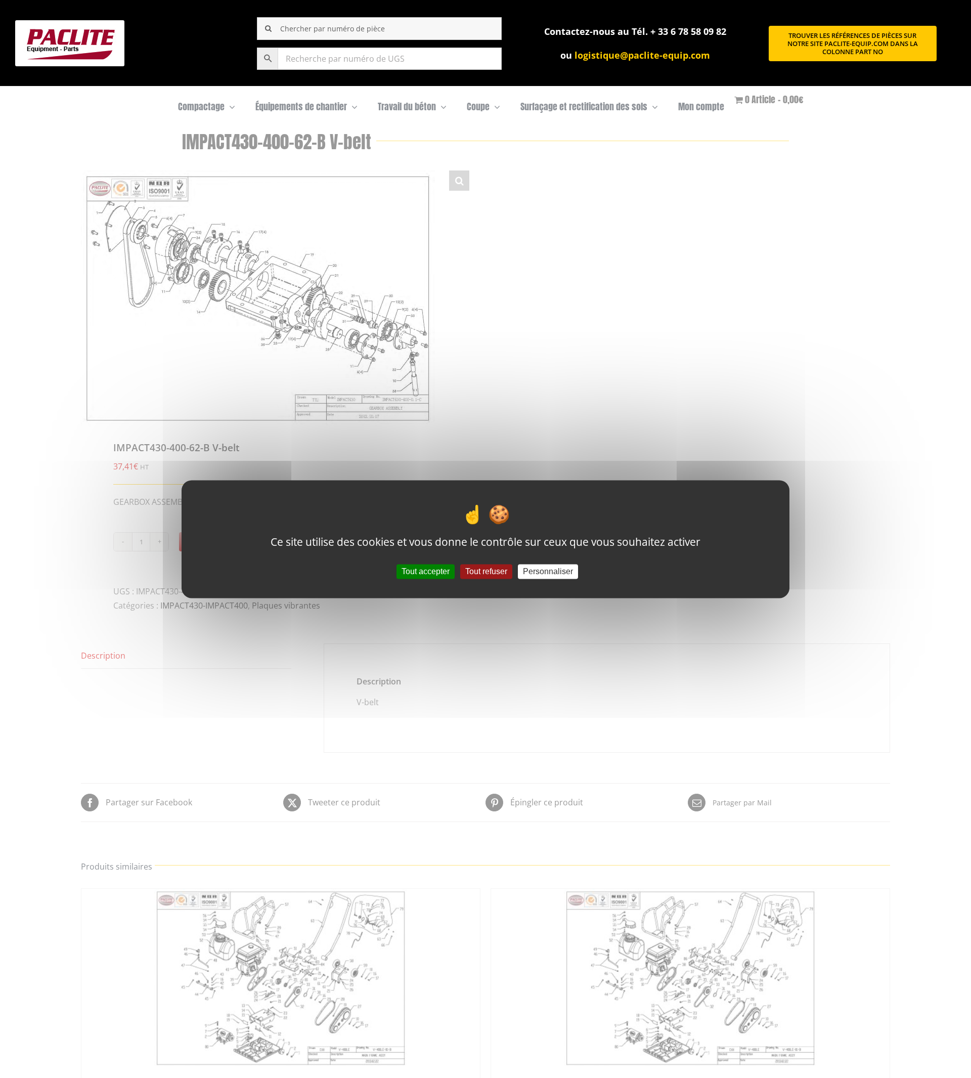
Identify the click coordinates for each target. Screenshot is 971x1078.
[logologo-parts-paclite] (69, 24)
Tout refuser (486, 571)
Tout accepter (426, 571)
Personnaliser (548, 571)
